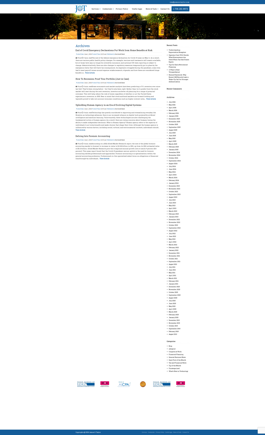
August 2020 (173, 298)
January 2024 (173, 183)
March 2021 (173, 278)
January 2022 (173, 250)
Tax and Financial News (177, 363)
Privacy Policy (122, 9)
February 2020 (174, 315)
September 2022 (175, 228)
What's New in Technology (178, 371)
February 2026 (174, 113)
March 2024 (173, 178)
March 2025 (173, 144)
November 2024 (174, 155)
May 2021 (172, 273)
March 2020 (173, 312)
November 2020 (174, 289)
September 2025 (175, 127)
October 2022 (173, 225)
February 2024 (174, 180)
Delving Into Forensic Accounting (93, 136)
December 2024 (174, 152)
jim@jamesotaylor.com (179, 2)
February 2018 (174, 331)
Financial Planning (176, 354)
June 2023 (172, 203)
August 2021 (173, 264)
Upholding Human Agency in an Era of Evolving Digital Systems (108, 105)
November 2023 (174, 189)
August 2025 (173, 130)
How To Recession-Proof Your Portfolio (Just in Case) (102, 79)
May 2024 (172, 172)
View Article (90, 73)
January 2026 (173, 116)
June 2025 (172, 136)
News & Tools (151, 9)
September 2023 (175, 194)
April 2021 (172, 275)
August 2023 (173, 197)
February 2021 (174, 281)
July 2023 (172, 200)
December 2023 (174, 186)
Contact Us (164, 9)
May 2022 (172, 239)
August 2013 (173, 334)
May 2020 (172, 306)
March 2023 (173, 211)
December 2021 (174, 253)
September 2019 (174, 329)
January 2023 (173, 217)
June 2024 (172, 169)
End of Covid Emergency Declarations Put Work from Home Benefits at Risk (114, 50)
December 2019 (174, 320)
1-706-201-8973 (180, 8)
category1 (172, 349)
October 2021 (173, 259)
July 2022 (172, 233)
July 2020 (172, 301)
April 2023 (172, 208)
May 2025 (172, 138)
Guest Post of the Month (177, 360)
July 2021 (172, 267)
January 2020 (173, 317)
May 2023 (172, 206)
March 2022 (173, 245)
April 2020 (172, 309)
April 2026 (172, 108)
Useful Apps (137, 9)
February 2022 (174, 247)
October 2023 (173, 192)
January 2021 (173, 284)
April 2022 (172, 242)
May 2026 (172, 105)
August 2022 (173, 231)
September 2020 (175, 295)
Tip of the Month (175, 366)
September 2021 (174, 261)
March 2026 (173, 110)
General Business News (177, 357)
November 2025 (174, 122)
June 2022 (172, 236)
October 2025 (173, 124)
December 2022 (174, 220)
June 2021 (172, 270)
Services (95, 9)
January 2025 (173, 150)
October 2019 (173, 326)
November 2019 (174, 323)
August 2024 (173, 164)
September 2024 (175, 161)
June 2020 (172, 303)
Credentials (107, 9)
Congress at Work (175, 352)
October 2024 (173, 158)
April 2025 (172, 141)
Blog (170, 346)
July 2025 (172, 133)
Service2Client (120, 54)
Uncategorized (174, 368)
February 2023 (174, 214)
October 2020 (173, 292)
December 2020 (174, 287)
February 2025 (174, 147)
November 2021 (174, 256)
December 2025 (174, 119)
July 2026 (172, 102)
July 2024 (172, 166)
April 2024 (172, 175)
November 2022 (174, 222)
